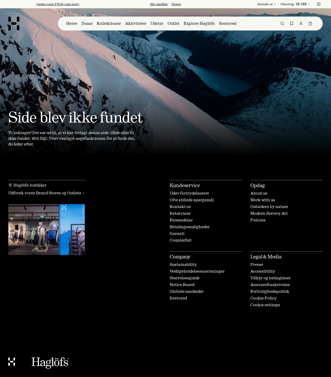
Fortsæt (121, 213)
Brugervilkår (174, 225)
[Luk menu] (221, 137)
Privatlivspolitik (137, 229)
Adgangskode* (124, 197)
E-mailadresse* (124, 183)
